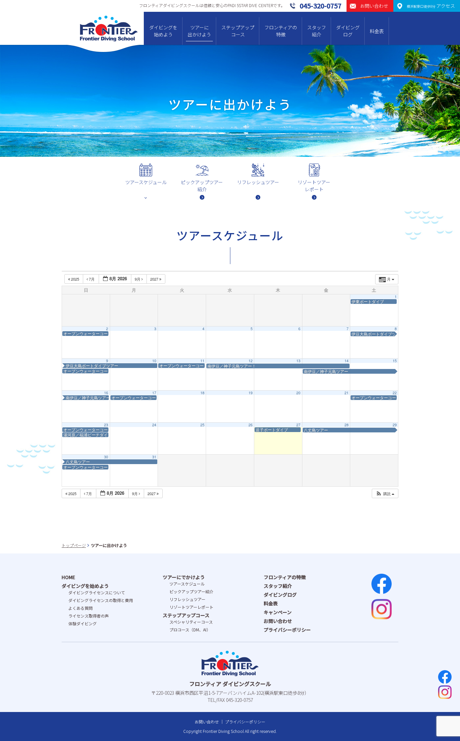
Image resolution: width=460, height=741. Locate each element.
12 (251, 360)
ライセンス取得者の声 (88, 616)
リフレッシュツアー (187, 599)
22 (395, 392)
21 (346, 392)
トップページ (74, 545)
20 (298, 392)
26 (251, 424)
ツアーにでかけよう (184, 577)
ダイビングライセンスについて (96, 592)
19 (251, 392)
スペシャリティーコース (191, 622)
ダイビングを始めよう (163, 31)
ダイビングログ (348, 31)
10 (154, 360)
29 (395, 424)
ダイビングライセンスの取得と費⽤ (100, 600)
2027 (154, 279)
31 (154, 456)
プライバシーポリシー (287, 629)
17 (154, 392)
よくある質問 (80, 608)
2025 (75, 279)
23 (106, 424)
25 (202, 424)
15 (395, 360)
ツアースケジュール (187, 584)
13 (298, 360)
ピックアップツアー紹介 (191, 591)
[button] (385, 493)
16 (106, 392)
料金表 (377, 31)
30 (106, 456)
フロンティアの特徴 (280, 31)
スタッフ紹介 (316, 31)
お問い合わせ (278, 621)
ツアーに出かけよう (199, 31)
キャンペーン (278, 612)
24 (154, 424)
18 (202, 392)
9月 (138, 279)
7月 (92, 279)
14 (346, 360)
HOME (68, 577)
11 (202, 360)
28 (346, 424)
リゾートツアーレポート (191, 607)
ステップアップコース (237, 31)
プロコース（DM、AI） (189, 629)
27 (298, 424)
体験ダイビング (82, 623)
